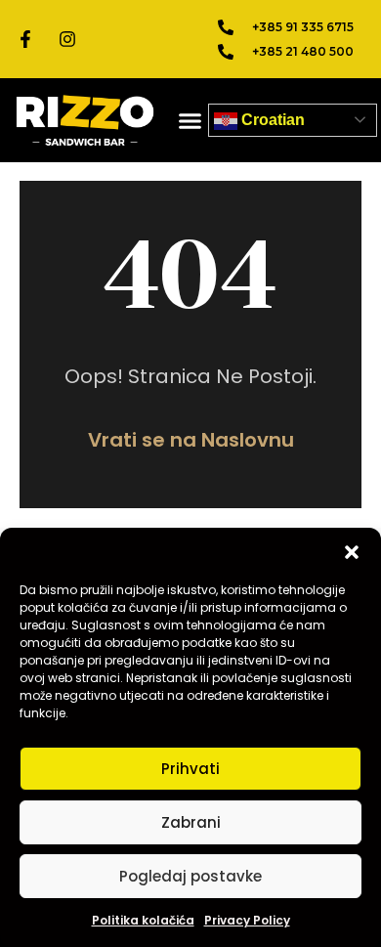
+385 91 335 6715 (303, 27)
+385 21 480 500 (303, 51)
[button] (351, 552)
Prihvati (190, 768)
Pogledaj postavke (190, 876)
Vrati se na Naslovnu (191, 439)
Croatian (271, 119)
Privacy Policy (247, 920)
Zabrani (191, 822)
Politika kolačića (143, 920)
